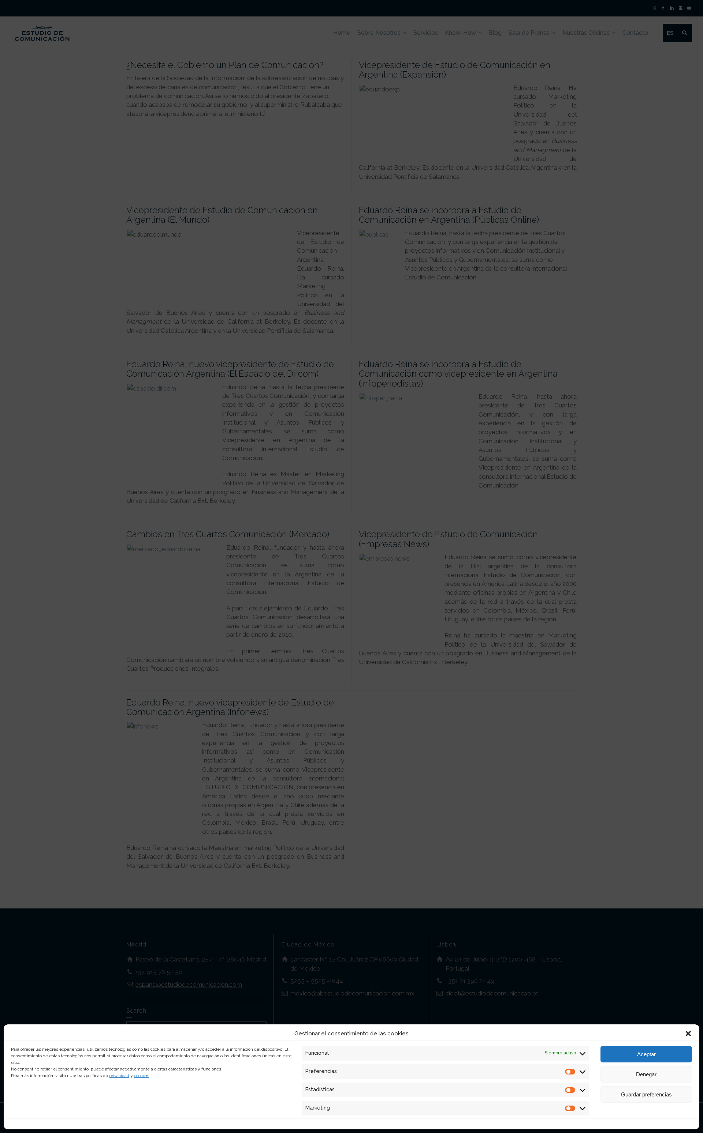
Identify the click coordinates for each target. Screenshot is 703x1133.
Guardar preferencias (646, 1094)
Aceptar (646, 1054)
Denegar (646, 1074)
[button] (688, 1033)
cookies (141, 1075)
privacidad (119, 1075)
